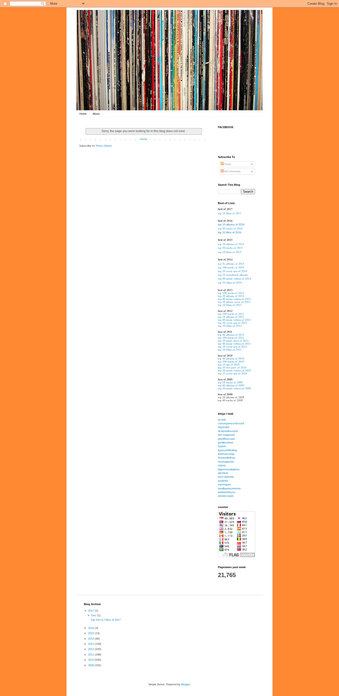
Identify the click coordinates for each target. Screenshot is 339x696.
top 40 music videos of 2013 (234, 298)
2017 (91, 610)
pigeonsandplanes (229, 469)
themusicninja (226, 453)
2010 (91, 659)
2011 (91, 654)
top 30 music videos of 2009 (234, 388)
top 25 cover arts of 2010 (232, 373)
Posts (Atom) (104, 145)
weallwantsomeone (229, 488)
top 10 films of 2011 (230, 349)
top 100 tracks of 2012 (231, 313)
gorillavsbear (225, 442)
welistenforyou (226, 492)
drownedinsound (228, 431)
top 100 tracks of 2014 (231, 267)
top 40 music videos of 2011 (234, 343)
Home (83, 113)
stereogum (224, 484)
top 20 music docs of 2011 (233, 340)
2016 (91, 627)
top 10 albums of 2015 (231, 244)
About (96, 113)
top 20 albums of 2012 (231, 316)
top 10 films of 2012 (230, 325)
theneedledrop (226, 457)
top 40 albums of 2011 (231, 334)
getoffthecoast (226, 438)
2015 (91, 633)
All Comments (232, 171)
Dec (94, 615)
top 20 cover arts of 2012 (232, 322)
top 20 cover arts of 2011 (232, 346)
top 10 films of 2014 (230, 282)
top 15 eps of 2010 (229, 364)
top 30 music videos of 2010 (234, 370)
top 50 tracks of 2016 (230, 228)
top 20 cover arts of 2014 (232, 271)
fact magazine (226, 434)
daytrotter (224, 427)
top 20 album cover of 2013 (234, 301)
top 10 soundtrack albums (233, 274)
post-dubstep (226, 476)
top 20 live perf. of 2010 (232, 367)
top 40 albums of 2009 (231, 385)
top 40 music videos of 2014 (234, 278)
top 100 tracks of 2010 (231, 361)
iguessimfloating (227, 450)
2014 (91, 638)
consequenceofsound (231, 423)
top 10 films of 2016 (229, 232)
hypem (222, 446)
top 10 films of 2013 (230, 304)
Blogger (185, 684)
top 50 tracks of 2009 (230, 382)
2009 (91, 665)
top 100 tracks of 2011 (231, 337)
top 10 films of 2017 (229, 213)
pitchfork (223, 473)
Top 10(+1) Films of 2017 (106, 619)
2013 (91, 643)
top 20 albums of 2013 (231, 295)
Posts (227, 164)
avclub (222, 419)
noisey (222, 465)
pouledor (223, 480)
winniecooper (226, 495)
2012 (91, 649)
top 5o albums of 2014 (231, 263)
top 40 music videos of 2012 (234, 319)
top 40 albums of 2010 (231, 358)
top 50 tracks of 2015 (230, 248)
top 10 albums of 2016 (231, 224)
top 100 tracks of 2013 (231, 293)
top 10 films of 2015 (229, 252)
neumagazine (226, 461)
